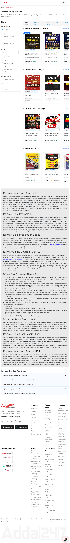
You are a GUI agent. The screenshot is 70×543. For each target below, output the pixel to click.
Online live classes (9, 79)
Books (5, 89)
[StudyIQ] (7, 461)
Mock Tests (7, 82)
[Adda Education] (7, 453)
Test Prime (61, 462)
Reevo (60, 459)
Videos (6, 86)
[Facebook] (15, 421)
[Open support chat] (65, 539)
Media (33, 415)
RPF (5, 66)
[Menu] (67, 2)
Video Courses (63, 420)
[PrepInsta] (7, 466)
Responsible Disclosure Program (10, 519)
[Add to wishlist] (39, 49)
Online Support (36, 434)
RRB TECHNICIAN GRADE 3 (9, 70)
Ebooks (60, 423)
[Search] (63, 2)
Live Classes (62, 417)
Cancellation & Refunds (28, 519)
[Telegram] (11, 421)
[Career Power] (7, 457)
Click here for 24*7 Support (10, 417)
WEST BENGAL (7, 40)
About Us (34, 409)
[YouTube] (19, 421)
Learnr (60, 465)
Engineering (48, 428)
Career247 (61, 456)
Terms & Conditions (41, 519)
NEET (46, 434)
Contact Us (34, 412)
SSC (4, 33)
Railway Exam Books (56, 244)
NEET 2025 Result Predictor (62, 446)
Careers (33, 418)
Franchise (34, 426)
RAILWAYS (6, 29)
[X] (7, 421)
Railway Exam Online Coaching (12, 259)
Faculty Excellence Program (48, 439)
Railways (47, 419)
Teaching (48, 422)
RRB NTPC (7, 57)
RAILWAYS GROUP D (9, 63)
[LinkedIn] (2, 421)
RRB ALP (6, 60)
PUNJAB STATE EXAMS (9, 43)
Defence (48, 425)
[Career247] (7, 470)
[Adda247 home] (4, 2)
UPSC (47, 431)
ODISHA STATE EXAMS (9, 36)
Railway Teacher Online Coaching (36, 504)
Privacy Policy (5, 521)
